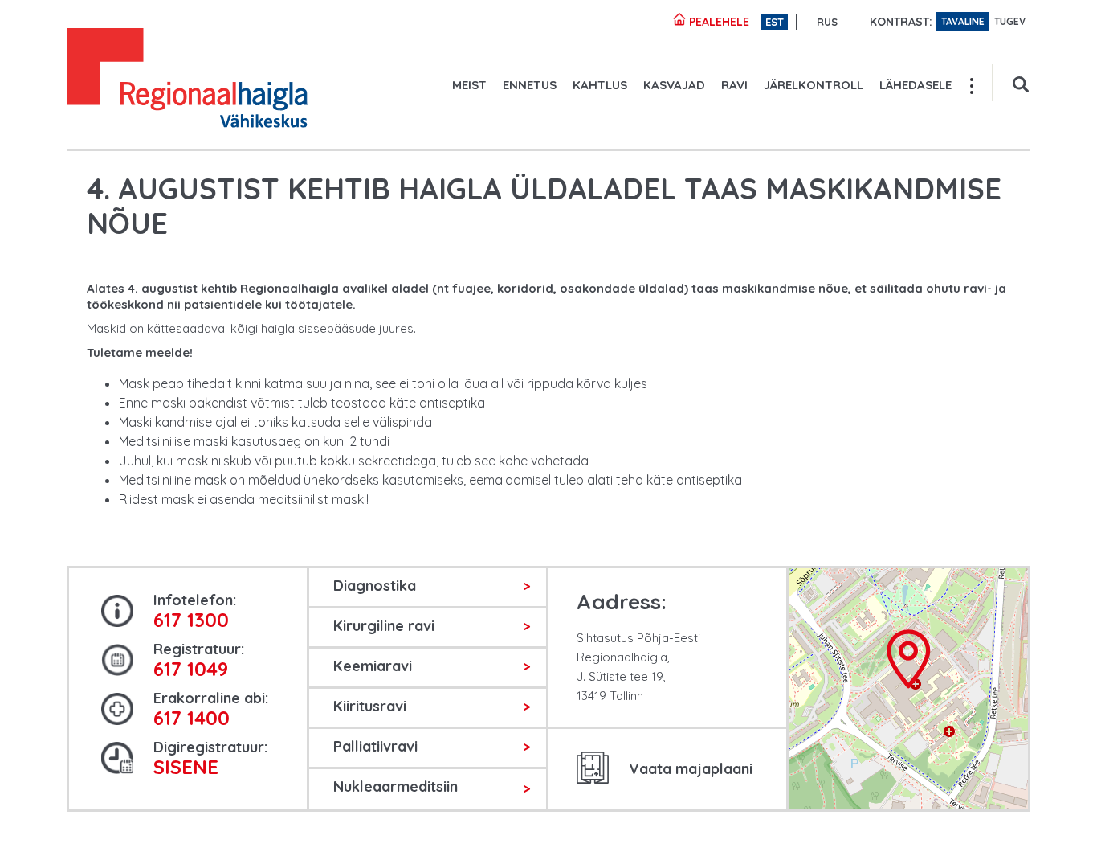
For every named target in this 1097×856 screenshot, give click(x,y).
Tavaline (963, 21)
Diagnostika (374, 585)
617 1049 (190, 668)
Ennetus (530, 84)
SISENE (185, 766)
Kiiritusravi (369, 706)
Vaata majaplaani (690, 768)
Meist (469, 84)
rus (827, 21)
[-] (187, 80)
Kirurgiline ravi (383, 625)
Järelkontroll (813, 84)
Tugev (1010, 21)
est (774, 21)
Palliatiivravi (375, 746)
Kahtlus (600, 84)
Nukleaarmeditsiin (395, 786)
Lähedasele (915, 84)
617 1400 (191, 717)
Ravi (734, 84)
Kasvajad (674, 84)
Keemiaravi (372, 666)
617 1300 (191, 619)
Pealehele (717, 21)
